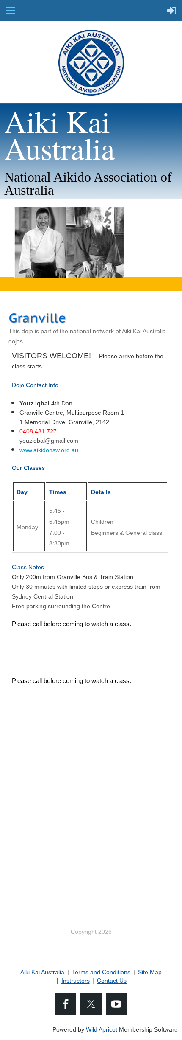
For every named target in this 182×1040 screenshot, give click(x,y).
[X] (91, 1004)
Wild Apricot (101, 1029)
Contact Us (112, 980)
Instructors (75, 980)
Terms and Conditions (101, 972)
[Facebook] (65, 1004)
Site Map (150, 972)
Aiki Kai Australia (42, 972)
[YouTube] (116, 1004)
